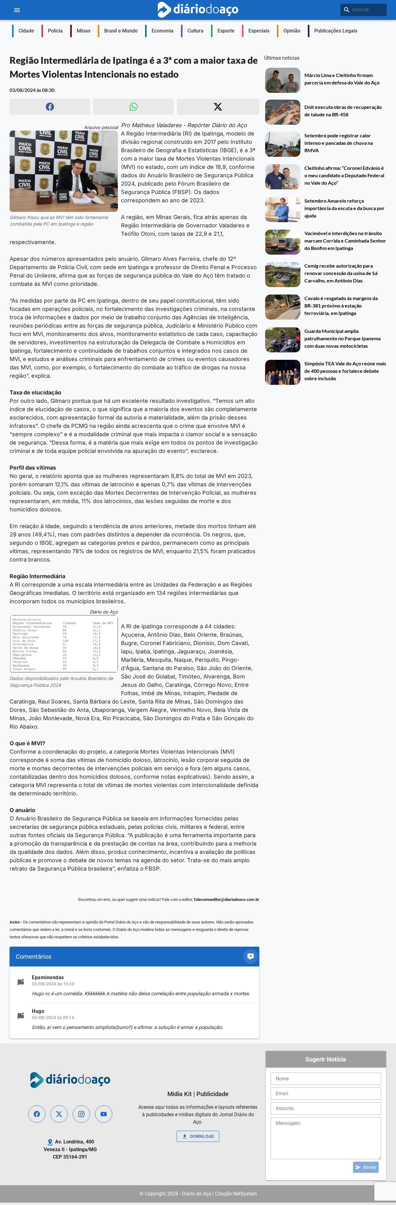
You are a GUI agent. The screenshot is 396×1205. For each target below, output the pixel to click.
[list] (134, 1002)
